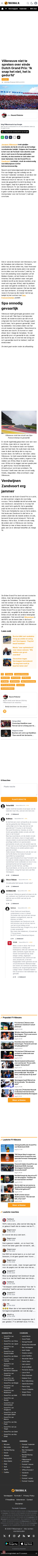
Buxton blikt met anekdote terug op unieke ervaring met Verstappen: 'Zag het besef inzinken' (23, 640)
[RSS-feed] (24, 1536)
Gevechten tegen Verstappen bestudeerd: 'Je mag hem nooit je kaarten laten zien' (23, 662)
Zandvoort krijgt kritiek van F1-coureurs (14, 1553)
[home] (2, 8)
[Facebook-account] (9, 1536)
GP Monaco (26, 678)
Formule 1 (5, 79)
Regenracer (11, 1230)
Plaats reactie (19, 799)
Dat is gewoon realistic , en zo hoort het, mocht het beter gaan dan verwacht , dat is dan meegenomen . (19, 1244)
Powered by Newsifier (19, 1549)
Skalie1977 (11, 1271)
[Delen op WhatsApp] (2, 137)
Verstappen (13, 9)
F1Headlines (10, 1500)
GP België (5, 681)
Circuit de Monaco (8, 688)
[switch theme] (31, 3)
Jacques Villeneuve (9, 145)
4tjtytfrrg (10, 1314)
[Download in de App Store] (26, 1544)
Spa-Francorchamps (28, 681)
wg (8, 1303)
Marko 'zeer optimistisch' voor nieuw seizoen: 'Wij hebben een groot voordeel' (23, 651)
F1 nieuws (9, 674)
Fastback (10, 1219)
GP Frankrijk (16, 678)
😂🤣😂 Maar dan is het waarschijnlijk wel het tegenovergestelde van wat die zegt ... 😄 (18, 1309)
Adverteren (20, 1500)
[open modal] (35, 3)
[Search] (28, 3)
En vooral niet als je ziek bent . (14, 1235)
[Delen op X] (10, 137)
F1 (6, 9)
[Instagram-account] (14, 1536)
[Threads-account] (33, 1536)
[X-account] (4, 1536)
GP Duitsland (15, 681)
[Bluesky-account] (29, 1536)
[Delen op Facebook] (6, 137)
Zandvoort (5, 161)
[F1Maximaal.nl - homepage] (12, 3)
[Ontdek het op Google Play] (11, 1544)
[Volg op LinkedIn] (4, 711)
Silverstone (29, 617)
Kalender (23, 9)
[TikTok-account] (19, 1536)
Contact (30, 1500)
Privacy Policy (28, 1496)
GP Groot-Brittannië (8, 685)
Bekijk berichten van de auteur (16, 706)
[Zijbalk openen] (2, 3)
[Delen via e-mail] (14, 137)
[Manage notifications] (4, 1552)
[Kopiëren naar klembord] (18, 137)
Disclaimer (19, 1504)
